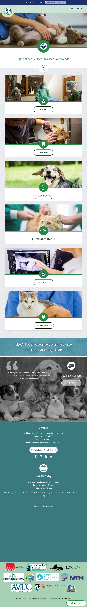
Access (77, 603)
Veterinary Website (53, 598)
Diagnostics (43, 282)
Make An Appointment (56, 2)
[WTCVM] (30, 577)
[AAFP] (57, 567)
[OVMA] (14, 577)
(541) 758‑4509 (25, 2)
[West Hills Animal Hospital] (7, 10)
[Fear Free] (71, 588)
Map (41, 2)
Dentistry (43, 152)
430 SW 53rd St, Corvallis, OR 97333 (47, 433)
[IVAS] (37, 588)
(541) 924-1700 (68, 493)
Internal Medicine (43, 325)
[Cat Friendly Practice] (36, 567)
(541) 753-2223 (23, 493)
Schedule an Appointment (43, 450)
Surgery (43, 109)
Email (35, 2)
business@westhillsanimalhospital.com (46, 442)
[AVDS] (21, 588)
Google (71, 383)
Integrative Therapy (43, 239)
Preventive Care (43, 196)
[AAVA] (73, 567)
